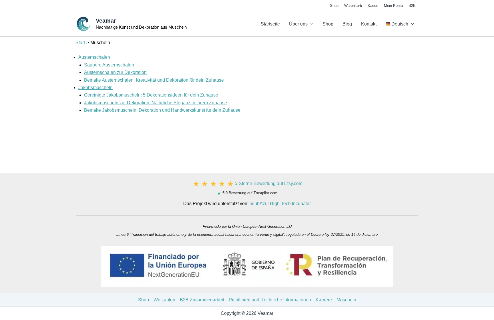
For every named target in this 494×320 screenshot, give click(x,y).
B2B (412, 5)
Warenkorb (353, 5)
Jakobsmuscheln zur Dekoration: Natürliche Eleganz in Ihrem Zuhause (155, 102)
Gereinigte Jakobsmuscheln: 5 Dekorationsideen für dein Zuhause (151, 95)
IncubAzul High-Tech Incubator (279, 203)
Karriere (324, 299)
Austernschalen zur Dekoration (115, 72)
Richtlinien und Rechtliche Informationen (270, 299)
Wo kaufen (164, 299)
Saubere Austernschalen (109, 64)
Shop (334, 5)
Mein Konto (393, 5)
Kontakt (369, 23)
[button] (310, 24)
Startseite (270, 23)
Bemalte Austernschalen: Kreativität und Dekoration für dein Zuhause (154, 80)
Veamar (106, 20)
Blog (347, 23)
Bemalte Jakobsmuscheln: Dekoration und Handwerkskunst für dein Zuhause (162, 110)
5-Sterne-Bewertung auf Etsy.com (268, 183)
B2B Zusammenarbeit (202, 299)
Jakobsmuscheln (95, 87)
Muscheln (346, 299)
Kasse (373, 5)
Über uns (298, 23)
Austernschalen (94, 57)
